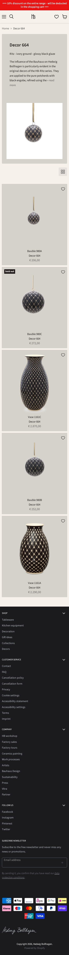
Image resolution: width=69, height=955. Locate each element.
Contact (6, 666)
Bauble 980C (34, 334)
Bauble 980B (34, 500)
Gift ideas (7, 637)
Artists (5, 765)
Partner (6, 795)
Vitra (4, 789)
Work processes (11, 759)
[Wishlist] (56, 17)
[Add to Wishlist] (63, 189)
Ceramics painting (12, 754)
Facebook (7, 812)
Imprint (6, 719)
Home (5, 28)
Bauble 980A (34, 251)
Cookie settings (10, 695)
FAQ (4, 672)
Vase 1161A (34, 583)
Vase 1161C (34, 417)
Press (5, 783)
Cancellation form (12, 684)
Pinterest (7, 824)
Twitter (6, 829)
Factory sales (9, 742)
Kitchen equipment (13, 626)
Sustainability (10, 777)
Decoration (8, 631)
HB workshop (9, 736)
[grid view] (63, 171)
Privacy (6, 689)
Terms (5, 713)
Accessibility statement (15, 701)
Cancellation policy (13, 678)
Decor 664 (34, 256)
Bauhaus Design (11, 771)
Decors (6, 649)
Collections (8, 643)
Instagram (8, 818)
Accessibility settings (13, 707)
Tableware (8, 620)
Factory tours (9, 748)
